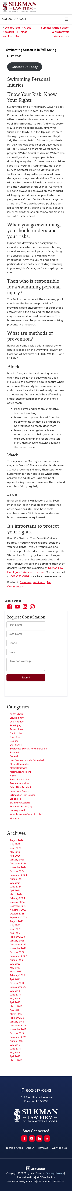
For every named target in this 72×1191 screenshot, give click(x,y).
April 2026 (15, 855)
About (30, 1147)
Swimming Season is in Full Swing (31, 50)
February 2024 (17, 898)
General (14, 756)
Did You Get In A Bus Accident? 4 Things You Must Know (17, 32)
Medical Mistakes (18, 768)
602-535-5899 (20, 576)
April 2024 (15, 890)
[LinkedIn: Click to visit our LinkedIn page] (25, 607)
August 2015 (16, 1041)
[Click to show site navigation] (66, 19)
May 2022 (15, 967)
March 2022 (16, 971)
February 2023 (17, 937)
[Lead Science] (35, 1168)
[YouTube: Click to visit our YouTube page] (17, 607)
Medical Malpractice (20, 764)
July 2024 (15, 883)
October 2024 (17, 871)
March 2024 (16, 894)
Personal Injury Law (19, 783)
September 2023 (18, 917)
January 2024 (17, 902)
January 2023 (17, 940)
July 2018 (15, 991)
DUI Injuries (15, 744)
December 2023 (18, 906)
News (13, 775)
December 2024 (18, 863)
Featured (14, 752)
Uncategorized (17, 810)
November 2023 (18, 910)
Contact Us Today (25, 67)
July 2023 (15, 925)
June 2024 (15, 886)
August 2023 (16, 921)
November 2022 (18, 948)
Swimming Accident (32, 582)
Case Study (16, 737)
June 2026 (15, 848)
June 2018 (15, 994)
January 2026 (17, 859)
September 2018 (18, 987)
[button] (14, 18)
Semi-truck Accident (20, 791)
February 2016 (17, 1018)
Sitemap (50, 1173)
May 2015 (15, 1052)
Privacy (60, 1173)
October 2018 (17, 983)
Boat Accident (17, 721)
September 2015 (18, 1037)
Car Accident (16, 733)
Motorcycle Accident (20, 772)
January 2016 (17, 1021)
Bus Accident (16, 729)
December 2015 (18, 1025)
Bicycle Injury (17, 717)
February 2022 (17, 975)
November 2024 (18, 867)
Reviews (43, 1147)
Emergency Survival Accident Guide (28, 748)
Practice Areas (14, 1147)
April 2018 (15, 1002)
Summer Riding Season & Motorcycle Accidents (55, 32)
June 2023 (15, 929)
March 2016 (16, 1014)
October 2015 (17, 1033)
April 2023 (15, 933)
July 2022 (15, 964)
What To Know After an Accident (26, 814)
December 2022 (18, 944)
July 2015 (15, 1045)
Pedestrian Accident (20, 779)
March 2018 (16, 1006)
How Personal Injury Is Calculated (27, 760)
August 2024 (17, 879)
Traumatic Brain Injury (21, 806)
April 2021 (15, 979)
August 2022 (17, 960)
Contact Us (59, 1147)
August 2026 (16, 840)
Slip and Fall (16, 799)
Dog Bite (14, 741)
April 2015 (15, 1056)
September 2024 (18, 875)
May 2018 (15, 998)
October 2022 (17, 952)
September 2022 (18, 956)
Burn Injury (15, 725)
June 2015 (15, 1048)
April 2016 (15, 1010)
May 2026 (15, 852)
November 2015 (18, 1029)
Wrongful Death (18, 818)
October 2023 (17, 913)
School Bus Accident (20, 787)
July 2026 (15, 844)
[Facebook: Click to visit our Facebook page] (9, 607)
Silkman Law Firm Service (22, 795)
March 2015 (16, 1060)
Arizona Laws (16, 714)
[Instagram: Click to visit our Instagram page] (32, 607)
